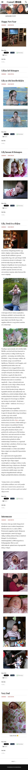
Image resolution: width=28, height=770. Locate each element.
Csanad (3, 25)
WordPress (17, 767)
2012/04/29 (11, 227)
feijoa (16, 420)
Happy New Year (8, 21)
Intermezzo (6, 516)
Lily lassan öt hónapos (11, 152)
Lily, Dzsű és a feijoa (10, 223)
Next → (14, 761)
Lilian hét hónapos (10, 70)
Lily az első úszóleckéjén (12, 80)
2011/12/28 (11, 696)
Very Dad (5, 693)
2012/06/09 (11, 84)
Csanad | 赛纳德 (14, 2)
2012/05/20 (11, 155)
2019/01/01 (11, 25)
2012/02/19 (11, 520)
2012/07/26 (11, 74)
